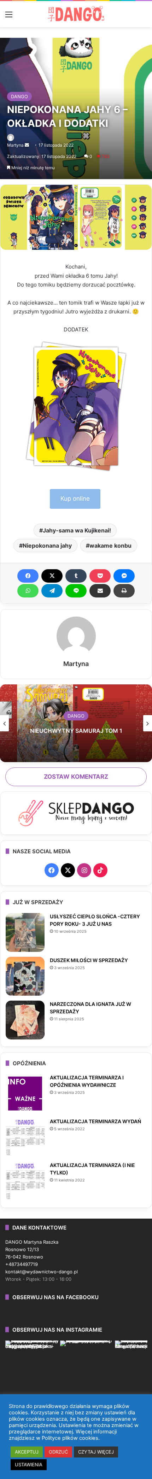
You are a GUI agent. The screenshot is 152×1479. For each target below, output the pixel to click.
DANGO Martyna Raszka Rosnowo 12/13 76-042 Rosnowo (31, 1249)
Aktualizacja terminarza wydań (95, 1121)
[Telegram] (52, 590)
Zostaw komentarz (76, 776)
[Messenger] (124, 576)
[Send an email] (27, 145)
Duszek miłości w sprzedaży (89, 960)
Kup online (75, 498)
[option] (76, 723)
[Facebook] (28, 576)
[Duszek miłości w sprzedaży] (25, 976)
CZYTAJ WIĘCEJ (96, 1452)
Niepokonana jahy (47, 545)
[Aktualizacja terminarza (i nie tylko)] (25, 1181)
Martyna (15, 145)
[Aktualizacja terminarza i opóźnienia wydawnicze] (25, 1093)
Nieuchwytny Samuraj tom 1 (76, 730)
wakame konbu (110, 545)
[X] (52, 576)
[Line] (76, 590)
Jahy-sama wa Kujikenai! (77, 530)
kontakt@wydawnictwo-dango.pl (41, 1271)
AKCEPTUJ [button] (27, 1452)
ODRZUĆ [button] (58, 1452)
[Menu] (8, 17)
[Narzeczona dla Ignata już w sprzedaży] (25, 1020)
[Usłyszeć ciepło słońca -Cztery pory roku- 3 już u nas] (25, 932)
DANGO (19, 96)
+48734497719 (21, 1264)
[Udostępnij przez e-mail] (100, 590)
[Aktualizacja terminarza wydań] (25, 1137)
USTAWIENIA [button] (28, 1464)
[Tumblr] (76, 576)
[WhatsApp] (28, 590)
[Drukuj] (124, 590)
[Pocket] (100, 576)
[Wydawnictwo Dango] (76, 14)
